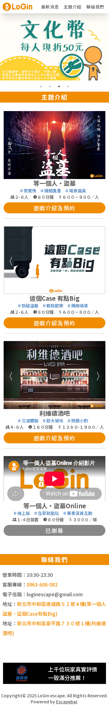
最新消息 (50, 7)
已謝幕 (54, 530)
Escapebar (66, 702)
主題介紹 (72, 7)
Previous (8, 145)
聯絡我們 (95, 7)
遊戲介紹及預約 (55, 208)
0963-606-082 (42, 584)
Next (100, 145)
